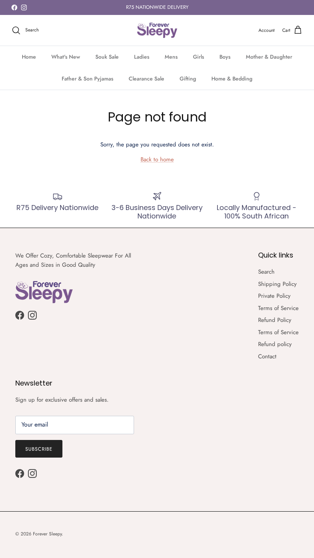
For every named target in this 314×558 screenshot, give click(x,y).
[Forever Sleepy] (157, 30)
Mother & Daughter (269, 57)
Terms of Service (278, 308)
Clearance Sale (146, 78)
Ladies (141, 57)
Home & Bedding (231, 78)
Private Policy (274, 296)
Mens (171, 57)
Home (29, 57)
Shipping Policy (277, 284)
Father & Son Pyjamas (87, 78)
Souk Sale (107, 57)
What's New (65, 57)
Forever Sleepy (47, 533)
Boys (225, 57)
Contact (267, 356)
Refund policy (275, 344)
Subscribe (38, 449)
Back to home (157, 159)
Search (266, 272)
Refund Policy (274, 320)
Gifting (188, 78)
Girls (198, 57)
